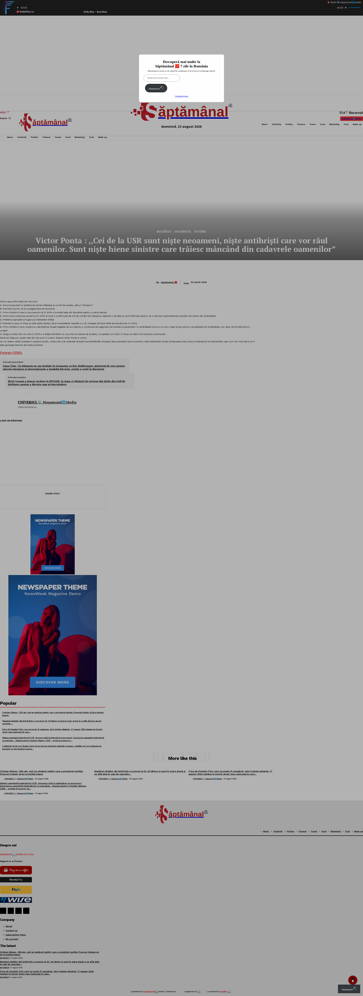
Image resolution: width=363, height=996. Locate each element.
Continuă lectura (181, 96)
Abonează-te (154, 89)
